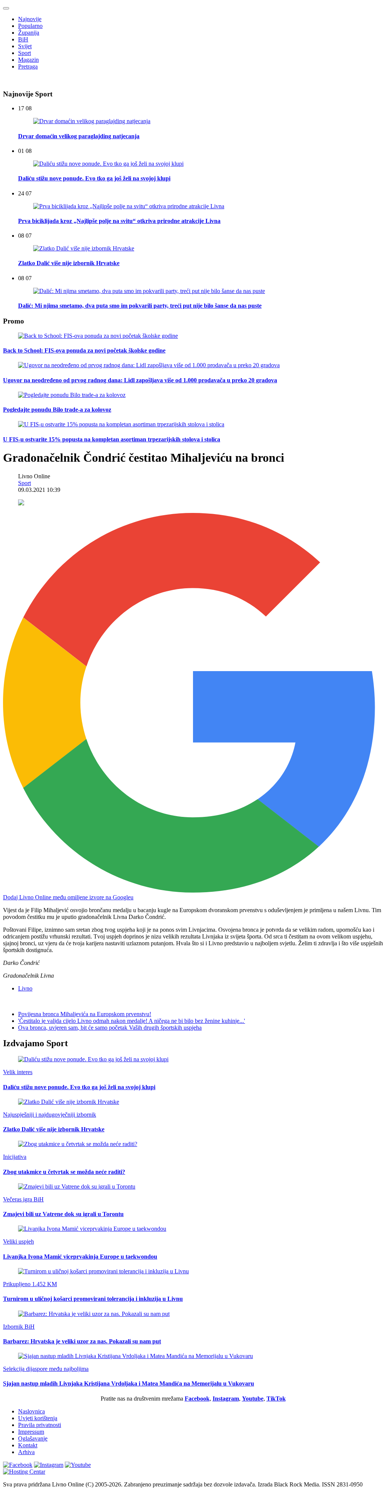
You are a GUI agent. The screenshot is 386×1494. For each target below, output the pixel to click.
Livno (25, 988)
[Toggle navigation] (6, 8)
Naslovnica (31, 1411)
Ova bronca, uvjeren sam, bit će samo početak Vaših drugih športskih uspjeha (110, 1027)
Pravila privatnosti (39, 1425)
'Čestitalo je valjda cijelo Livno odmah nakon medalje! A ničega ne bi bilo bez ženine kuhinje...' (131, 1021)
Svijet (25, 46)
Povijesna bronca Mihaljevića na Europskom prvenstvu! (84, 1014)
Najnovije (29, 19)
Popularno (30, 26)
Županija (28, 32)
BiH (23, 39)
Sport (24, 53)
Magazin (28, 59)
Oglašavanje (32, 1438)
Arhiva (26, 1452)
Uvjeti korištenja (37, 1418)
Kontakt (27, 1445)
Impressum (31, 1431)
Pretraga (28, 66)
